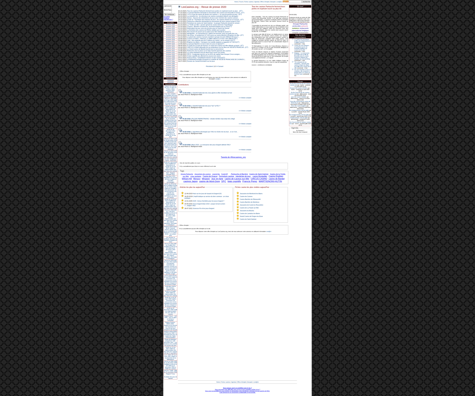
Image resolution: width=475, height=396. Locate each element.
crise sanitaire (195, 176)
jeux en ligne (217, 179)
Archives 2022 (170, 32)
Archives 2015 (170, 45)
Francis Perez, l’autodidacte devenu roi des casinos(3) (206, 58)
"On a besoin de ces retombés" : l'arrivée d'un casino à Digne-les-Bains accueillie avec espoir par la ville (302, 65)
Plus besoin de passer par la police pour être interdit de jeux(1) (209, 32)
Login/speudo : (168, 6)
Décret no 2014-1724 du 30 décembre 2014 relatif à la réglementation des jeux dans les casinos (170, 154)
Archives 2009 (170, 56)
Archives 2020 (170, 35)
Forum (241, 1)
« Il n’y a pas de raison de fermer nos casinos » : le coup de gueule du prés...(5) (214, 14)
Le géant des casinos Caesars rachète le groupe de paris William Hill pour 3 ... (213, 37)
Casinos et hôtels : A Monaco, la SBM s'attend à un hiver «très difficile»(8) (212, 39)
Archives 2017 (170, 41)
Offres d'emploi (264, 1)
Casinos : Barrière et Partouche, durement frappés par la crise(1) (209, 26)
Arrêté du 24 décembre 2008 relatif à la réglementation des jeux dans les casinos (170, 311)
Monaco (196, 179)
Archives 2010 (170, 54)
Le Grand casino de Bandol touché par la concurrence (205, 49)
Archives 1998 (170, 76)
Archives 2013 (170, 48)
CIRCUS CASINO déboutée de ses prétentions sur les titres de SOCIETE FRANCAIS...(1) (217, 47)
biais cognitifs (234, 181)
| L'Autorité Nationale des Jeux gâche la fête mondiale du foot (207, 93)
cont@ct (279, 1)
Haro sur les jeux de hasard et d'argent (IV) (207, 193)
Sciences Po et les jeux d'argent (203, 208)
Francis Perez (249, 181)
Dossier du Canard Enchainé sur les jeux (201, 61)
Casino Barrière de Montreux (249, 202)
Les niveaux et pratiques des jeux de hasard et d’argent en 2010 (170, 240)
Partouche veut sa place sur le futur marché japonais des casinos (209, 51)
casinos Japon (190, 181)
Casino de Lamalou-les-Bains (250, 213)
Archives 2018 (170, 39)
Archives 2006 (170, 61)
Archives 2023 (170, 30)
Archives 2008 (170, 58)
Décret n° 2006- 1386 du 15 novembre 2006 (170, 371)
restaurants (304, 28)
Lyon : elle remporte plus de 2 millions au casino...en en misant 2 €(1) (211, 40)
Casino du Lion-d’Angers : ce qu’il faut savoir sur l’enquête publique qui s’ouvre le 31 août (302, 48)
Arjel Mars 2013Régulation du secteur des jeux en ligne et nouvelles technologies (170, 179)
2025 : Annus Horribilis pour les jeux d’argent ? (208, 201)
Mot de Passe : (168, 10)
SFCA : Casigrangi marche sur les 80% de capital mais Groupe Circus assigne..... (214, 54)
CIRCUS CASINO (259, 179)
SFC (223, 181)
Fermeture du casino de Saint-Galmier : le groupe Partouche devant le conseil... (213, 23)
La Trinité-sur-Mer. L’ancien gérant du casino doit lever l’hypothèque (210, 25)
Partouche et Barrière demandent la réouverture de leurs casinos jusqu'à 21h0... (214, 21)
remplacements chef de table (298, 117)
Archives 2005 (170, 63)
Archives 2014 (170, 47)
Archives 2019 (170, 37)
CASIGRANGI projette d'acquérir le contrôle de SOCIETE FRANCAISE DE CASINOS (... (216, 59)
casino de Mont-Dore (209, 181)
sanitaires (295, 28)
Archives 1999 (170, 74)
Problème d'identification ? (168, 18)
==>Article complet (245, 98)
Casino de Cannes (246, 196)
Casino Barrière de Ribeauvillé (250, 199)
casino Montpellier (260, 176)
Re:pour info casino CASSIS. (298, 88)
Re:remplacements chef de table (299, 110)
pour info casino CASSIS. (298, 97)
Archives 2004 (170, 65)
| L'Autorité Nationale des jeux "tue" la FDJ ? (201, 106)
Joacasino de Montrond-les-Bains (251, 193)
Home (236, 1)
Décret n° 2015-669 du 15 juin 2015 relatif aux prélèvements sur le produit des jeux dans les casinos (170, 101)
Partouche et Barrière (239, 174)
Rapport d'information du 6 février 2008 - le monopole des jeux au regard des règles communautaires (170, 334)
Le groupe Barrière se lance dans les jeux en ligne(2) (205, 44)
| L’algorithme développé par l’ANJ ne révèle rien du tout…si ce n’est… (210, 132)
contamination (303, 33)
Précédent (209, 66)
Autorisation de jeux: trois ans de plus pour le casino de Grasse (208, 28)
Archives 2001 (170, 71)
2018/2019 (170, 80)
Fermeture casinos (226, 176)
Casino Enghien (276, 176)
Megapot (206, 179)
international (296, 30)
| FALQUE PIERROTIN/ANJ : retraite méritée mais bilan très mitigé (209, 119)
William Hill (187, 179)
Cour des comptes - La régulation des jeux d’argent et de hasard (170, 95)
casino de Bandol (277, 179)
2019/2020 (170, 82)
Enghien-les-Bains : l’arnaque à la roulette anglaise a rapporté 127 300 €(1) (213, 42)
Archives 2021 (170, 34)
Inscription (167, 16)
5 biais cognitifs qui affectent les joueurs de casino (204, 56)
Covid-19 (224, 174)
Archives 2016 (170, 43)
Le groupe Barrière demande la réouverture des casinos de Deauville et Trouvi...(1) (215, 13)
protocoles (297, 26)
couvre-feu (216, 174)
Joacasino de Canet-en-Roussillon (251, 205)
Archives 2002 (170, 69)
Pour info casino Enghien (298, 106)
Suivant (220, 66)
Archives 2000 (170, 73)
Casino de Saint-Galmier (259, 174)
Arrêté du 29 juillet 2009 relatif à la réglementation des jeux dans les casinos (170, 293)
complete (295, 33)
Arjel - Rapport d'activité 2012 (170, 173)
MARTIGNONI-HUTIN (270, 181)
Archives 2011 (170, 52)
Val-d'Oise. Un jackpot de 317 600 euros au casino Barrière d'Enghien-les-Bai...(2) (215, 35)
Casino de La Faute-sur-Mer (249, 208)
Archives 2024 (170, 28)
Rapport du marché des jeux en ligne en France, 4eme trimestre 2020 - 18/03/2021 (170, 89)
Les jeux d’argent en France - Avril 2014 (170, 159)
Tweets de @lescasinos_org (233, 157)
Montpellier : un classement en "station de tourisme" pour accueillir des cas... (212, 33)
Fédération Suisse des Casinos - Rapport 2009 (170, 288)
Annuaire (273, 1)
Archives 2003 (170, 67)
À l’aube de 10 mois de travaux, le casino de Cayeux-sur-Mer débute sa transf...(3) (215, 45)
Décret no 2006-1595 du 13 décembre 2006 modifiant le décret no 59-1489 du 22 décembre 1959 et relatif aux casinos (170, 365)
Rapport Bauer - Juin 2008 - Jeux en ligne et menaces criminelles (170, 318)
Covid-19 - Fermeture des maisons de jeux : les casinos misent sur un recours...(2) (215, 20)
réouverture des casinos (203, 174)
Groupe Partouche (187, 174)
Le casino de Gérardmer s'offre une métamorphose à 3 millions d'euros (302, 41)
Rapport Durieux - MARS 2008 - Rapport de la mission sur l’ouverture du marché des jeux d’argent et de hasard (170, 326)
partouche (304, 26)
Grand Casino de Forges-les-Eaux (251, 216)
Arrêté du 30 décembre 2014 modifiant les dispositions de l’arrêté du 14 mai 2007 (170, 133)
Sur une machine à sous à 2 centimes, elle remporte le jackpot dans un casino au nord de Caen (302, 72)
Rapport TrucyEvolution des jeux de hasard (170, 376)
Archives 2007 (170, 60)
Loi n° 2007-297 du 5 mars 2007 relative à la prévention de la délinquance (170, 357)
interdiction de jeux (243, 176)
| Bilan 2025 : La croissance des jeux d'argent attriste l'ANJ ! (207, 145)
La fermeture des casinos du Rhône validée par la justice (206, 30)
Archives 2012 (170, 50)
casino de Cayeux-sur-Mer (237, 179)
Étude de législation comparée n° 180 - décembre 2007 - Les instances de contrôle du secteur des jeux (170, 342)
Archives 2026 (170, 24)
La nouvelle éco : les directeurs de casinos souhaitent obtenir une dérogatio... (213, 16)
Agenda (256, 1)
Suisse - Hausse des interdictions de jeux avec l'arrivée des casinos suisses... (213, 18)
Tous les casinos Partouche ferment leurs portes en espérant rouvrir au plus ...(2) (214, 11)
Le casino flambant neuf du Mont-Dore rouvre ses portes (206, 52)
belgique (305, 30)
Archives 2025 (170, 26)
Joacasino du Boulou (247, 211)
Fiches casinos (248, 1)
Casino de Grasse (210, 176)
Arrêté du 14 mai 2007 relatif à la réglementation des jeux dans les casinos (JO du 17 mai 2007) (170, 350)
